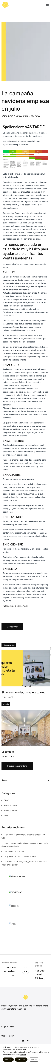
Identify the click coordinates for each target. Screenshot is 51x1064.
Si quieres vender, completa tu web (20, 856)
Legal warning (7, 1027)
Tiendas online (21, 116)
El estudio (7, 751)
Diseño (6, 704)
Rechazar (21, 1059)
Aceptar (8, 1059)
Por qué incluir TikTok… (40, 974)
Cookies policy (7, 1036)
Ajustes (34, 1059)
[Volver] (25, 970)
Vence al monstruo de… (10, 971)
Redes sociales (10, 805)
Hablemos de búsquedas (15, 851)
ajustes (23, 1054)
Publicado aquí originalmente (16, 606)
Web (6, 815)
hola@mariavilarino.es (11, 1018)
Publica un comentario (17, 766)
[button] (47, 4)
